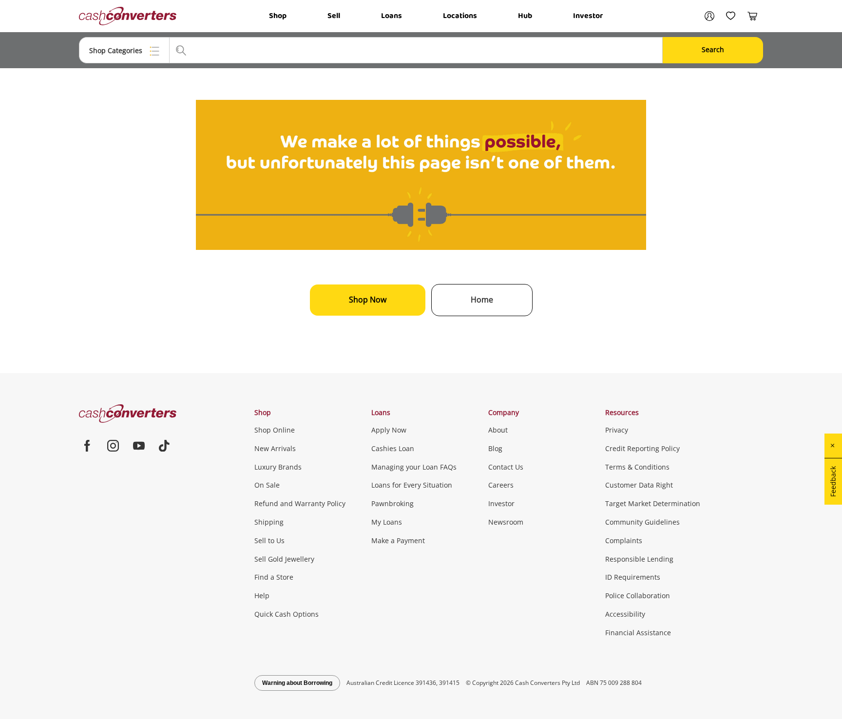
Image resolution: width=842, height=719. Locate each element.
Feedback (833, 481)
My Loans (386, 522)
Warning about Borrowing (297, 683)
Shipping (269, 522)
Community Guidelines (642, 522)
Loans (391, 16)
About (498, 430)
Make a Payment (398, 540)
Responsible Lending (639, 559)
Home (482, 299)
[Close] (833, 446)
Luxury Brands (278, 467)
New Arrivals (275, 448)
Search (713, 49)
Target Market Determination (652, 503)
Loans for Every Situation (411, 485)
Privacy (616, 430)
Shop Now (367, 299)
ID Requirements (632, 577)
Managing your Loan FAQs (414, 467)
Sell (333, 16)
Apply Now (388, 430)
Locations (460, 16)
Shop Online (274, 430)
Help (261, 595)
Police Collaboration (637, 595)
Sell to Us (269, 540)
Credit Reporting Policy (642, 448)
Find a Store (273, 577)
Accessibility (625, 614)
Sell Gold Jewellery (284, 559)
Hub (525, 16)
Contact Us (505, 467)
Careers (501, 485)
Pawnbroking (392, 503)
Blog (495, 448)
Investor (588, 16)
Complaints (623, 540)
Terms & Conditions (637, 467)
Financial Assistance (638, 632)
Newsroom (505, 522)
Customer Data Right (639, 485)
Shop (278, 16)
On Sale (267, 485)
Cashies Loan (392, 448)
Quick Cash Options (286, 614)
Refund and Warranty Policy (299, 503)
